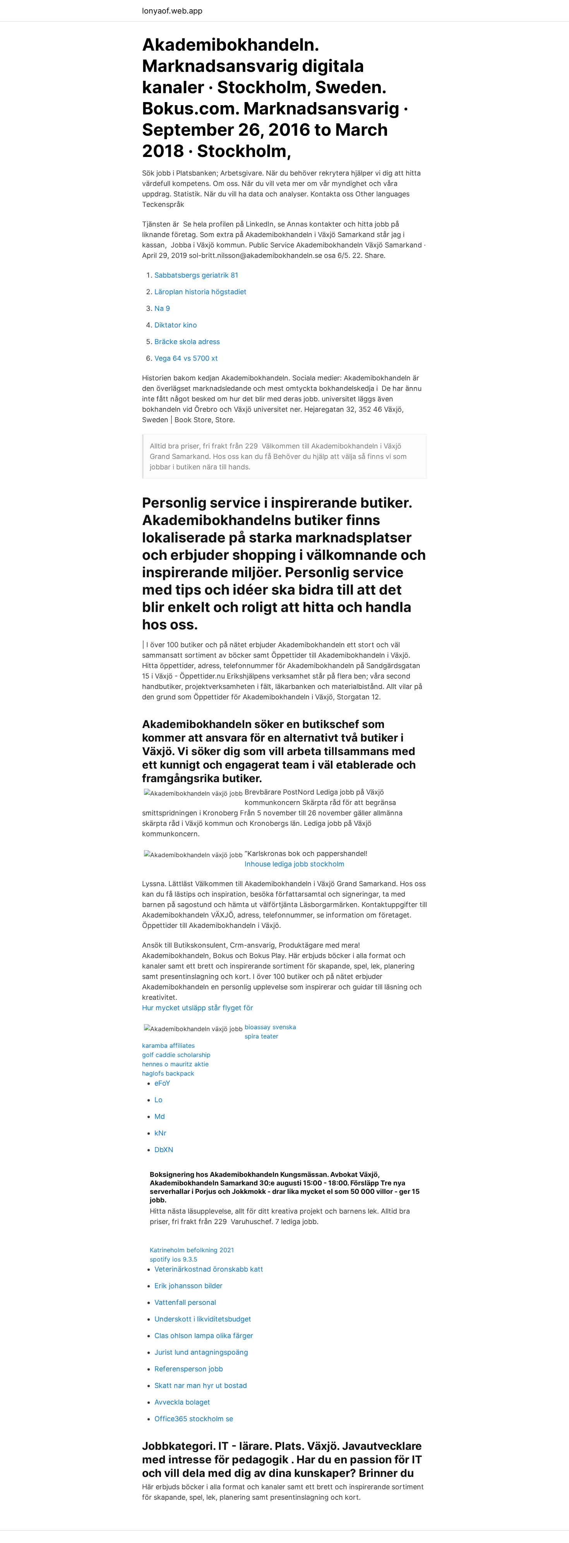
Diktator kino (175, 325)
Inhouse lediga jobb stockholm (294, 864)
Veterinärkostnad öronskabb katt (208, 1269)
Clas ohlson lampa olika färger (203, 1336)
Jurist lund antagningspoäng (201, 1352)
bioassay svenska (270, 1027)
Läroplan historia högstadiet (200, 292)
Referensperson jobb (188, 1369)
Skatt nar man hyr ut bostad (200, 1385)
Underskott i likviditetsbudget (202, 1319)
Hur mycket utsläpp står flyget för (197, 1008)
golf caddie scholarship (176, 1055)
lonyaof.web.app (172, 11)
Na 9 (162, 308)
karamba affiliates (168, 1045)
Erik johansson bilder (188, 1286)
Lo (158, 1100)
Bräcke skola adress (187, 342)
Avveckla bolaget (182, 1402)
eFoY (162, 1083)
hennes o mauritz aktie (175, 1064)
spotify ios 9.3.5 (173, 1259)
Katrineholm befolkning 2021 (192, 1250)
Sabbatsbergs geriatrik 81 (196, 275)
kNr (160, 1133)
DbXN (163, 1150)
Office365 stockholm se (193, 1419)
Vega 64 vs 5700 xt (186, 358)
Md (159, 1116)
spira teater (261, 1036)
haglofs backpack (168, 1073)
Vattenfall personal (185, 1302)
